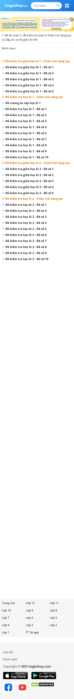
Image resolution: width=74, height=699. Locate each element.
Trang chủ (8, 603)
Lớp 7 (5, 617)
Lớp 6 (29, 617)
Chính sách (10, 659)
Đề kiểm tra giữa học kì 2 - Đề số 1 (29, 169)
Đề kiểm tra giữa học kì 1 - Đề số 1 (29, 67)
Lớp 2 (53, 625)
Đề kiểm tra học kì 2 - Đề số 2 (26, 211)
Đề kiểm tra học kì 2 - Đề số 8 (26, 247)
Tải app (34, 632)
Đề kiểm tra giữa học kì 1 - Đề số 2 (29, 73)
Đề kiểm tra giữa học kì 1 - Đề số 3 (29, 79)
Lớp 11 (54, 603)
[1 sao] (19, 48)
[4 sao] (32, 48)
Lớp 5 (53, 617)
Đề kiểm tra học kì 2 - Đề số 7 (26, 241)
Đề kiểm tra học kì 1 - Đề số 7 (26, 139)
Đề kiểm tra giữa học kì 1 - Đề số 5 (29, 91)
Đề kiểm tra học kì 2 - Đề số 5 (26, 229)
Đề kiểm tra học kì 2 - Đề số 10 (26, 259)
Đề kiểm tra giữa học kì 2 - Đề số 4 (29, 187)
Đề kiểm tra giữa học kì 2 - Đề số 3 (29, 181)
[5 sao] (37, 48)
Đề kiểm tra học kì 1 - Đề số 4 (26, 127)
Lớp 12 (30, 603)
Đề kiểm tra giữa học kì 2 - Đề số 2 (29, 175)
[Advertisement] (37, 429)
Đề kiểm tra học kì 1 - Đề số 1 (26, 109)
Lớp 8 (53, 610)
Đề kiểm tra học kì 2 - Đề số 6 (26, 235)
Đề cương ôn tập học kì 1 (23, 103)
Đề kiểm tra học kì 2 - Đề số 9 (26, 253)
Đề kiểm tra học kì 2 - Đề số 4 (26, 223)
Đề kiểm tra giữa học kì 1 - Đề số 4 (29, 85)
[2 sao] (23, 48)
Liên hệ (8, 652)
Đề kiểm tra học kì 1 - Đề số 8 (26, 145)
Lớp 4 (5, 625)
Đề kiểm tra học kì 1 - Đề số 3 (26, 121)
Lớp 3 (29, 625)
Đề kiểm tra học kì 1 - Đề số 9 (26, 151)
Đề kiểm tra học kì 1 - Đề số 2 (26, 115)
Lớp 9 (29, 610)
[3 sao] (28, 48)
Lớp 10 (6, 610)
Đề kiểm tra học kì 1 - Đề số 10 (26, 157)
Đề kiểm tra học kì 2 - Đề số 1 (26, 204)
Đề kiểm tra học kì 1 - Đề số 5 (26, 133)
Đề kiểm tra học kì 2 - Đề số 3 (26, 217)
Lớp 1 (5, 632)
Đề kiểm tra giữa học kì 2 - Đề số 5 (29, 193)
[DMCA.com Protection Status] (42, 687)
